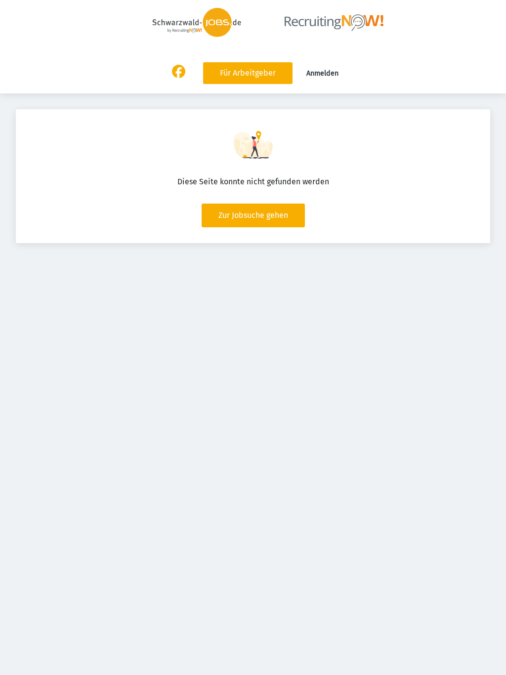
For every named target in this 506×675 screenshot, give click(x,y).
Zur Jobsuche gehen (253, 215)
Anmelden (322, 73)
